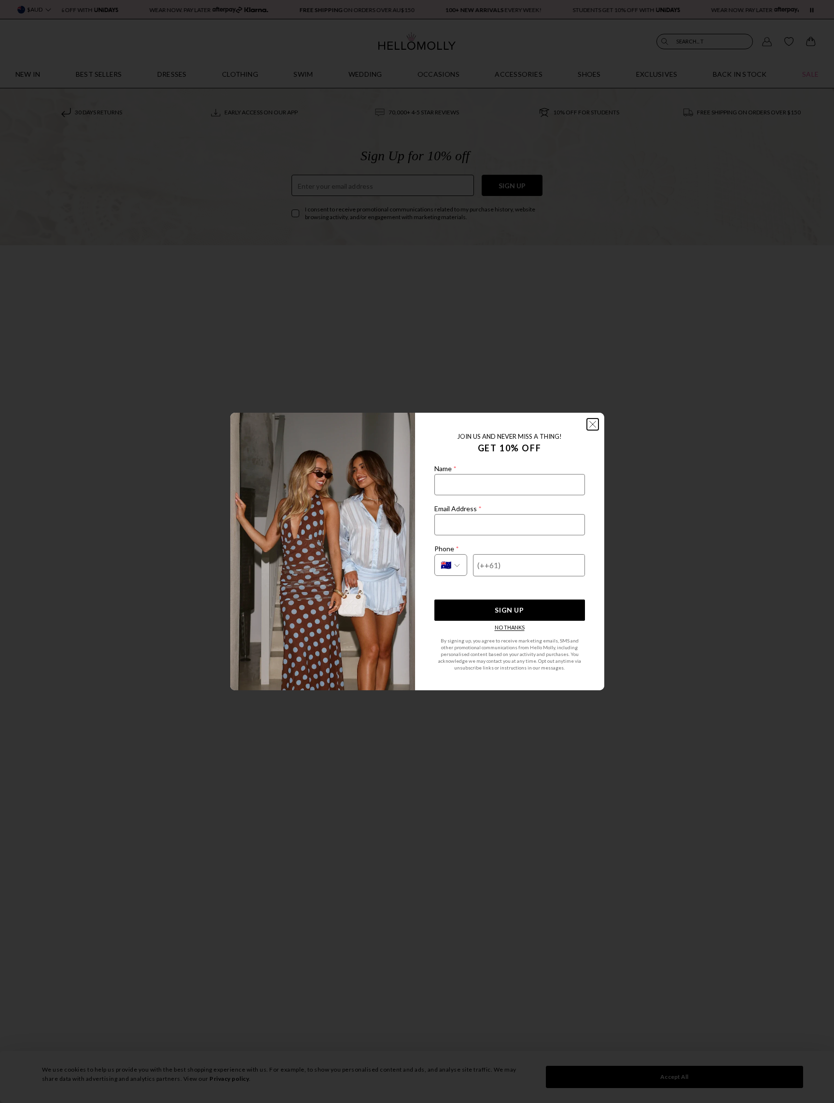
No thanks (510, 627)
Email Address (457, 508)
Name (445, 468)
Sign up (509, 610)
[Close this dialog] (592, 424)
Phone (446, 549)
